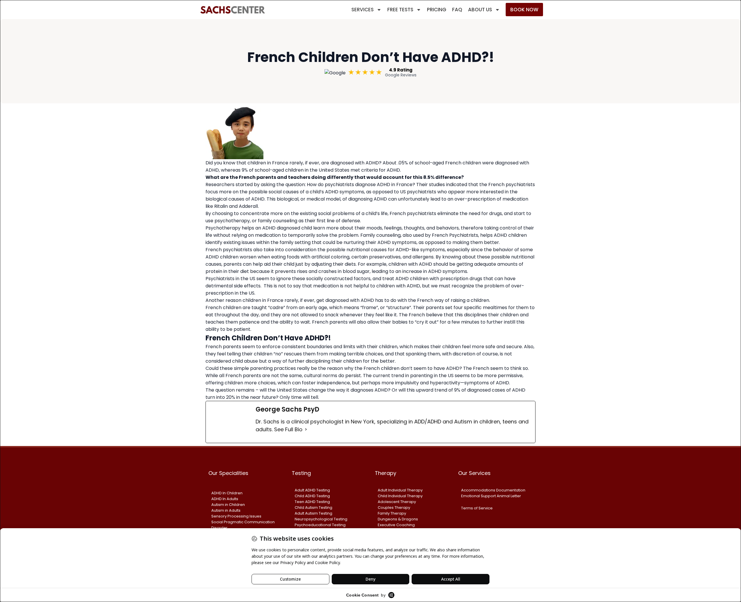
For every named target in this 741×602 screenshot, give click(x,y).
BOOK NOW (524, 9)
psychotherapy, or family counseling (255, 220)
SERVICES (362, 9)
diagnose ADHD (372, 184)
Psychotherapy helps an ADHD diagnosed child (259, 228)
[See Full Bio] (305, 429)
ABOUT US (480, 9)
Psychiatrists (220, 278)
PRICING (436, 9)
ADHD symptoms (344, 191)
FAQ (457, 9)
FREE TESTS (400, 9)
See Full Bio (288, 429)
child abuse (245, 361)
